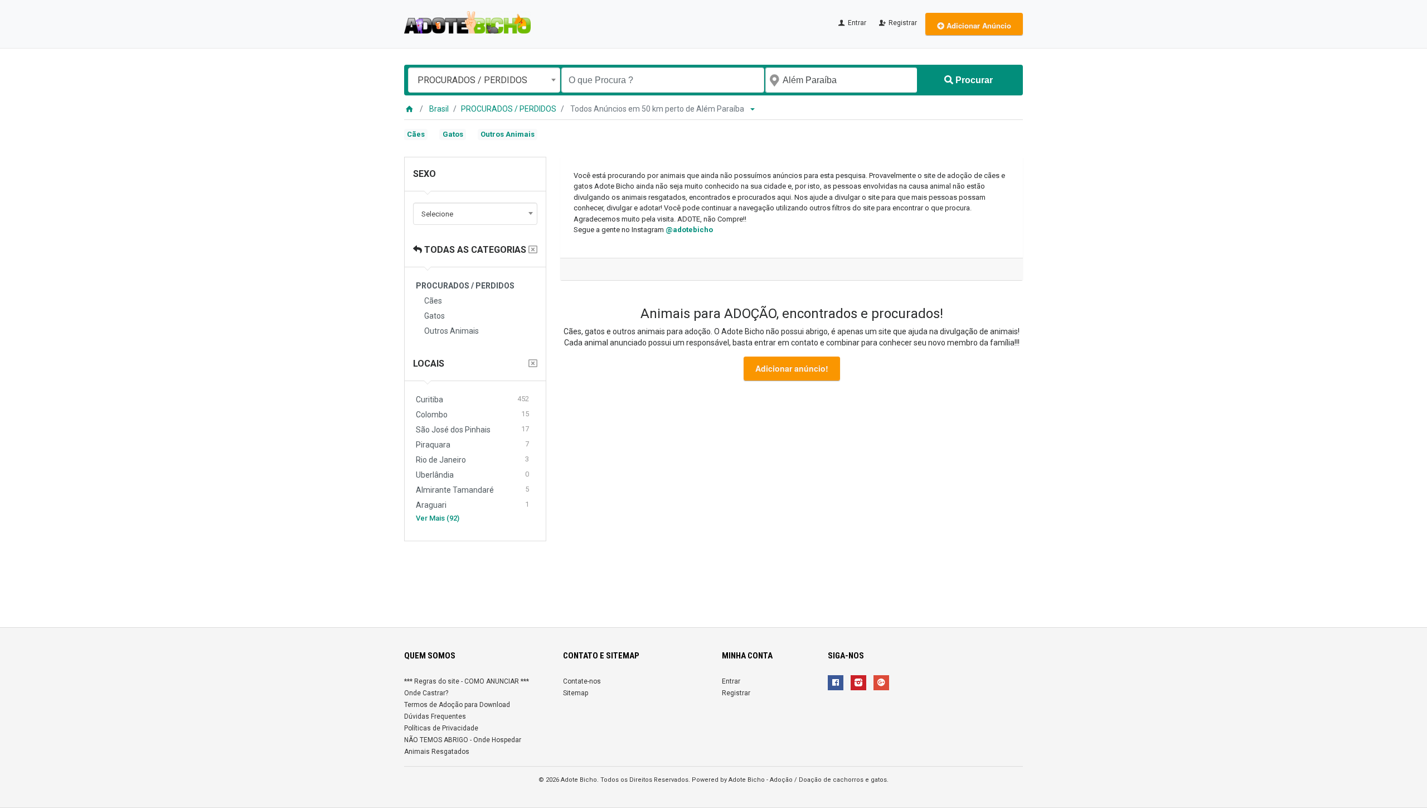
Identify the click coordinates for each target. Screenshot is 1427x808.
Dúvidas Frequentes (435, 716)
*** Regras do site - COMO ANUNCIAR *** (466, 681)
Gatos (453, 134)
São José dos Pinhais (472, 429)
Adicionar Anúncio (977, 25)
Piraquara (472, 444)
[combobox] (484, 80)
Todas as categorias (474, 249)
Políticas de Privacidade (441, 728)
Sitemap (575, 693)
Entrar (856, 23)
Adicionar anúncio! (791, 368)
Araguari (472, 504)
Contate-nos (582, 681)
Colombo (472, 414)
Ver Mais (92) (437, 518)
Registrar (902, 23)
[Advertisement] (713, 580)
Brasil (439, 108)
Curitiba (472, 399)
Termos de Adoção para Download (457, 705)
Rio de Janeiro (472, 459)
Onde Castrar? (426, 693)
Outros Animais (507, 134)
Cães (416, 134)
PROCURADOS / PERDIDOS (508, 108)
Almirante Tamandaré (472, 489)
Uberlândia (472, 474)
